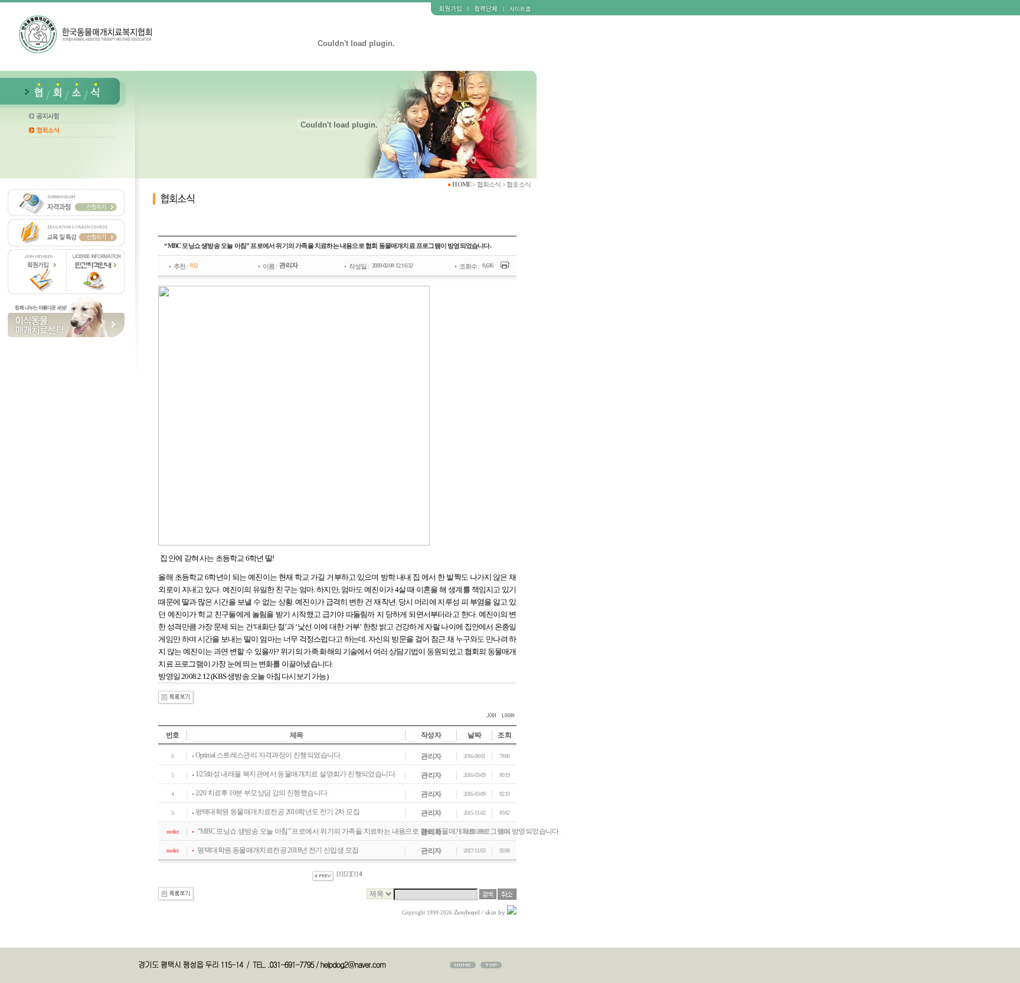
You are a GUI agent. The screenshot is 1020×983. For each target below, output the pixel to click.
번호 (172, 735)
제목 (296, 735)
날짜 (474, 735)
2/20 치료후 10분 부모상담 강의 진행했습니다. (262, 793)
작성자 (431, 735)
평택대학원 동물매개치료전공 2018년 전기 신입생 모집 (277, 850)
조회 (504, 735)
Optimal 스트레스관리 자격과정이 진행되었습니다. (268, 755)
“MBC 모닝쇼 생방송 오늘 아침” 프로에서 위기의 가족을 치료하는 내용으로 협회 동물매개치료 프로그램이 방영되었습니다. (378, 831)
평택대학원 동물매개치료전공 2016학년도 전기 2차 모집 (277, 812)
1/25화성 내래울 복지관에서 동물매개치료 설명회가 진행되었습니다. (296, 774)
